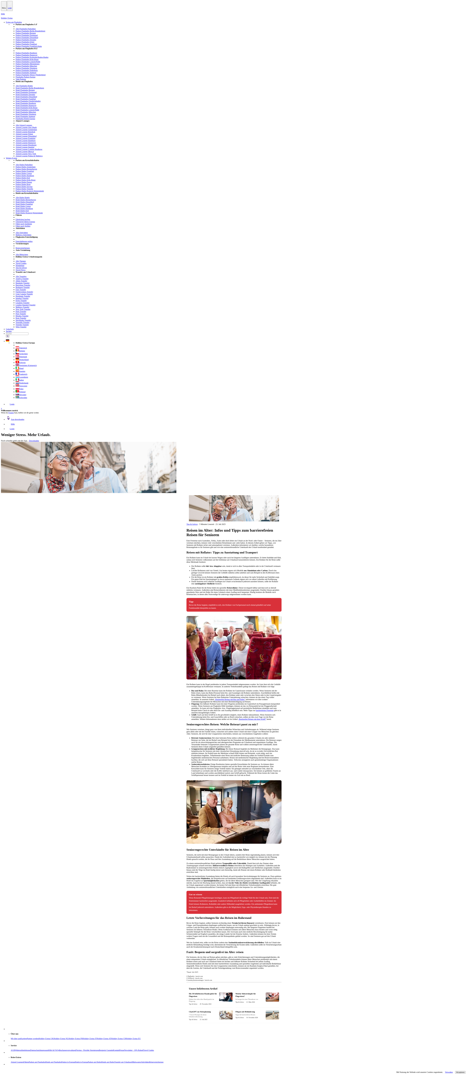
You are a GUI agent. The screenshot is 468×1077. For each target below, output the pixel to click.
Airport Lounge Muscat (25, 151)
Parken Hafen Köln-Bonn (25, 180)
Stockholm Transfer (23, 320)
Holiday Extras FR (75, 1039)
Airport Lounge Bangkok (25, 132)
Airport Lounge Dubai (24, 134)
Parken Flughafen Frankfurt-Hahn (29, 46)
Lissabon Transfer (22, 303)
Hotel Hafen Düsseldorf (25, 202)
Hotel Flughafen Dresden (25, 95)
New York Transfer (23, 309)
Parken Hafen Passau (24, 182)
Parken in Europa (68, 1062)
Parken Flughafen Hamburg (26, 53)
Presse (121, 1050)
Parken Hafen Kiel (23, 178)
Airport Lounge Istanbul (25, 147)
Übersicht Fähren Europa (25, 222)
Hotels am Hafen (107, 1062)
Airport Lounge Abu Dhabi (26, 127)
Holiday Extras (7, 18)
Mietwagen (136, 1062)
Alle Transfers (21, 276)
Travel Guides (21, 263)
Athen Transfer (21, 281)
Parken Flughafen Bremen (26, 33)
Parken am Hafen (94, 1062)
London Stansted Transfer (25, 305)
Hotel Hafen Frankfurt (24, 204)
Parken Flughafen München (26, 66)
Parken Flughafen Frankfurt (26, 44)
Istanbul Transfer (22, 298)
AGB (13, 1050)
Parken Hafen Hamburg (25, 176)
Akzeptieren (460, 1072)
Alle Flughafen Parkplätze (26, 29)
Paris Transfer (21, 311)
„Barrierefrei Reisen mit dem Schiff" (252, 719)
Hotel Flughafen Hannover (26, 105)
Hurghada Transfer (23, 296)
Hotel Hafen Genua (23, 206)
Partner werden (33, 1039)
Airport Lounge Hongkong (26, 145)
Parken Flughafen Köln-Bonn (27, 59)
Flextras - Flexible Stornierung (87, 1050)
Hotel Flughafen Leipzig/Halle (27, 110)
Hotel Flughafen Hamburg (26, 103)
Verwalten (449, 1072)
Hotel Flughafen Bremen (25, 90)
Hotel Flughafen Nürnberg (26, 114)
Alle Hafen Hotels (23, 198)
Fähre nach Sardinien (24, 224)
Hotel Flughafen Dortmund (26, 92)
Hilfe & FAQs (53, 1050)
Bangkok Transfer (22, 283)
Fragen (11, 413)
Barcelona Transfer (23, 285)
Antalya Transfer (22, 279)
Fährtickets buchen (23, 219)
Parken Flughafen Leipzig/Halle (28, 62)
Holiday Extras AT (104, 1039)
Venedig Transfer (22, 325)
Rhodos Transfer (22, 316)
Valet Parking (21, 79)
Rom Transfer (21, 318)
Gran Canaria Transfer (24, 294)
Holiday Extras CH (118, 1039)
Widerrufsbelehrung (22, 1050)
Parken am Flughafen (37, 1062)
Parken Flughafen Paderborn (27, 70)
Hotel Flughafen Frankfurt (26, 99)
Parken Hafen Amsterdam (25, 167)
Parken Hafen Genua (24, 173)
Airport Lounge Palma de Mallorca (29, 156)
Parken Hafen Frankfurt (25, 171)
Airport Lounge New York (26, 154)
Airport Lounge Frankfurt (25, 138)
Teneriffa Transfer (22, 322)
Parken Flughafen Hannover (26, 55)
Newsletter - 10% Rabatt (133, 1050)
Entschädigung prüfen (24, 241)
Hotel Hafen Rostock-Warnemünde (29, 213)
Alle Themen (21, 261)
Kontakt (116, 1050)
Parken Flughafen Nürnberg (26, 68)
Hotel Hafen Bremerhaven (26, 200)
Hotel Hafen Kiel (22, 211)
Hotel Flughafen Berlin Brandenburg (30, 88)
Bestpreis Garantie (106, 1050)
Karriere (24, 1039)
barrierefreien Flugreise (265, 710)
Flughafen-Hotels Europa (25, 119)
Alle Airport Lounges (24, 125)
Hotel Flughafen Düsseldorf (26, 97)
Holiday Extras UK (46, 1039)
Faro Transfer (21, 290)
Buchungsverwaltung (67, 1050)
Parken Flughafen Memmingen (27, 64)
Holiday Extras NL (61, 1039)
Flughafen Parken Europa (25, 77)
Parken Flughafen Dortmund (27, 35)
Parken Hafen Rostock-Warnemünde (30, 191)
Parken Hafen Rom (23, 184)
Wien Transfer (21, 327)
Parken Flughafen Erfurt (25, 42)
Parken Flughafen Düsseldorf (27, 38)
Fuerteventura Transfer (24, 292)
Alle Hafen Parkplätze (24, 165)
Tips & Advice (21, 268)
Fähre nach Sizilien (23, 226)
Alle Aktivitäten (22, 233)
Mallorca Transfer (22, 307)
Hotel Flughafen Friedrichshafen (28, 101)
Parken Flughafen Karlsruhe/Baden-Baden (32, 57)
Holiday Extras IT (90, 1039)
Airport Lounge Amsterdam (26, 130)
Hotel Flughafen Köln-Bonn (26, 108)
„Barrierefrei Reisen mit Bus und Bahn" (229, 699)
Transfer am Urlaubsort (123, 1062)
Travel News (20, 270)
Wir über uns (16, 1039)
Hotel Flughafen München (26, 112)
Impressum (44, 1050)
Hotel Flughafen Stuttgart (25, 116)
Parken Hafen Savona (24, 187)
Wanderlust (20, 265)
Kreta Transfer (21, 301)
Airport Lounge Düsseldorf (26, 136)
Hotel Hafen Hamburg (24, 208)
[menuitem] (239, 90)
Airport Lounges (17, 1062)
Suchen (9, 331)
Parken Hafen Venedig (24, 189)
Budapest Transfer (23, 287)
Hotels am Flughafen (53, 1062)
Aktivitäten (145, 1062)
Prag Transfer (21, 314)
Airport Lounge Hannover (26, 143)
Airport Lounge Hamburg (25, 141)
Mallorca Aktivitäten (23, 235)
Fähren (26, 1062)
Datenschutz (35, 1050)
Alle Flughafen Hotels (24, 86)
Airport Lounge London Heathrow (29, 149)
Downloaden (34, 441)
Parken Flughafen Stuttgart (26, 73)
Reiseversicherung (23, 248)
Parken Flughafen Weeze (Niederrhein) (31, 75)
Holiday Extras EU (133, 1039)
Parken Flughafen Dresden (26, 40)
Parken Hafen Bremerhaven (26, 169)
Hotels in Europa (81, 1062)
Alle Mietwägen (22, 255)
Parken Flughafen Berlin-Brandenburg (30, 31)
